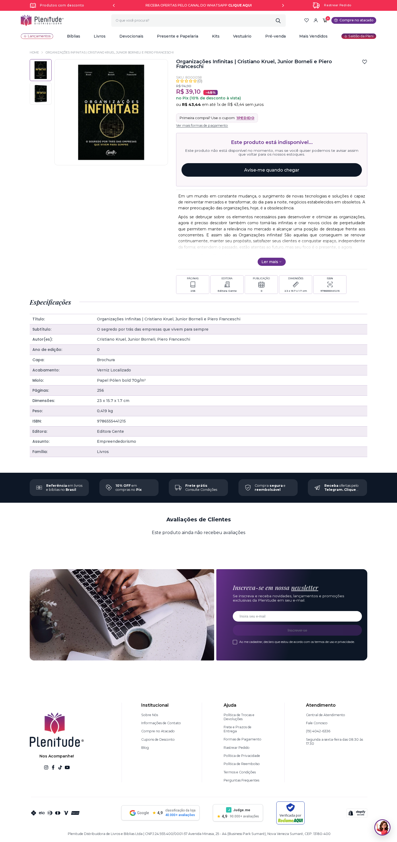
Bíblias (73, 36)
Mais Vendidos (313, 36)
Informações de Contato (161, 723)
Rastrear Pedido (337, 5)
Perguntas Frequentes (241, 780)
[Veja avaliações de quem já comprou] (189, 81)
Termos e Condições (240, 772)
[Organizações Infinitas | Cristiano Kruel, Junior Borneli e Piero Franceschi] (41, 94)
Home (34, 52)
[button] (73, 36)
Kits (216, 36)
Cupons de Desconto (158, 739)
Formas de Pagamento (242, 739)
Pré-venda (275, 36)
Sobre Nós (149, 715)
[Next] (283, 5)
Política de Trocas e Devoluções (239, 717)
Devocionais (131, 36)
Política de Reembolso (242, 764)
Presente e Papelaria (177, 36)
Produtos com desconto (62, 5)
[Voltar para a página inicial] (42, 20)
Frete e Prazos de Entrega (237, 729)
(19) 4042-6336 (318, 731)
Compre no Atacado (158, 731)
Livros (100, 36)
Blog (145, 748)
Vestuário (242, 36)
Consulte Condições (201, 488)
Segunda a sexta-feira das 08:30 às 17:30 (334, 741)
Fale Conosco (317, 723)
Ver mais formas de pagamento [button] (202, 125)
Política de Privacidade (242, 756)
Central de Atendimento (325, 715)
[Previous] (113, 5)
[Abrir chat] (382, 827)
